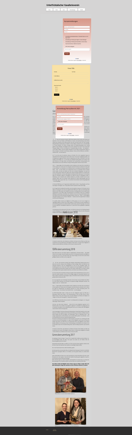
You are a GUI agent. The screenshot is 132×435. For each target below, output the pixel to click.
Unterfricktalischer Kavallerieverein (62, 5)
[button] (70, 226)
